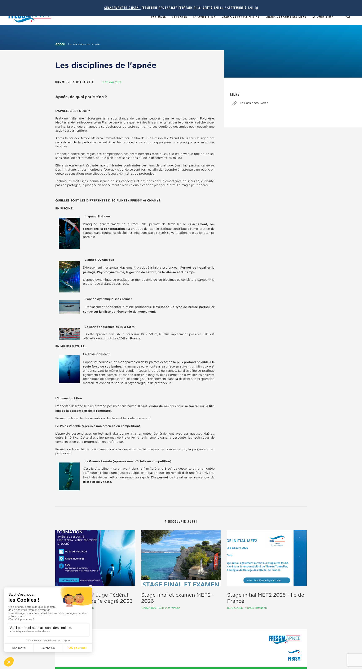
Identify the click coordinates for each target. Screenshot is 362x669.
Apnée (60, 44)
